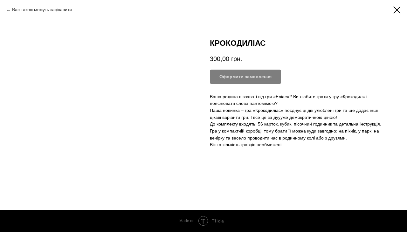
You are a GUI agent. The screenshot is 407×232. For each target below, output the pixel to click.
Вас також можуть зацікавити (42, 9)
